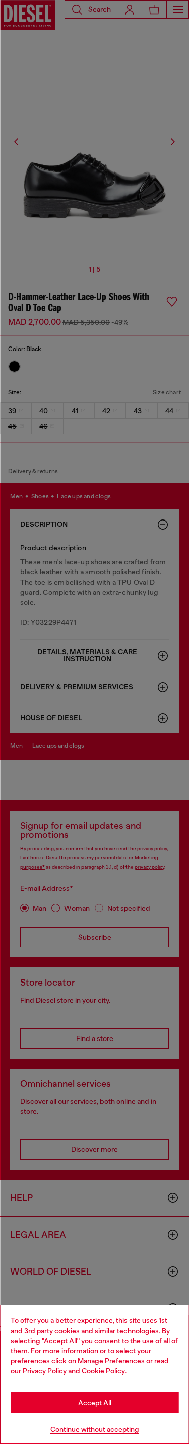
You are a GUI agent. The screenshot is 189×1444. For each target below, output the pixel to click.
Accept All (94, 1403)
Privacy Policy (45, 1371)
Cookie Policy (103, 1371)
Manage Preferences (111, 1361)
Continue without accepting (94, 1429)
